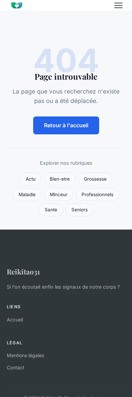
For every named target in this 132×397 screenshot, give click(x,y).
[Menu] (118, 5)
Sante (51, 209)
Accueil (15, 319)
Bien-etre (60, 179)
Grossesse (95, 179)
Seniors (79, 209)
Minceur (58, 194)
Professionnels (97, 194)
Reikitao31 (23, 271)
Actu (31, 179)
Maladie (27, 194)
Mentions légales (25, 355)
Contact (15, 367)
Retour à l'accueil (66, 125)
